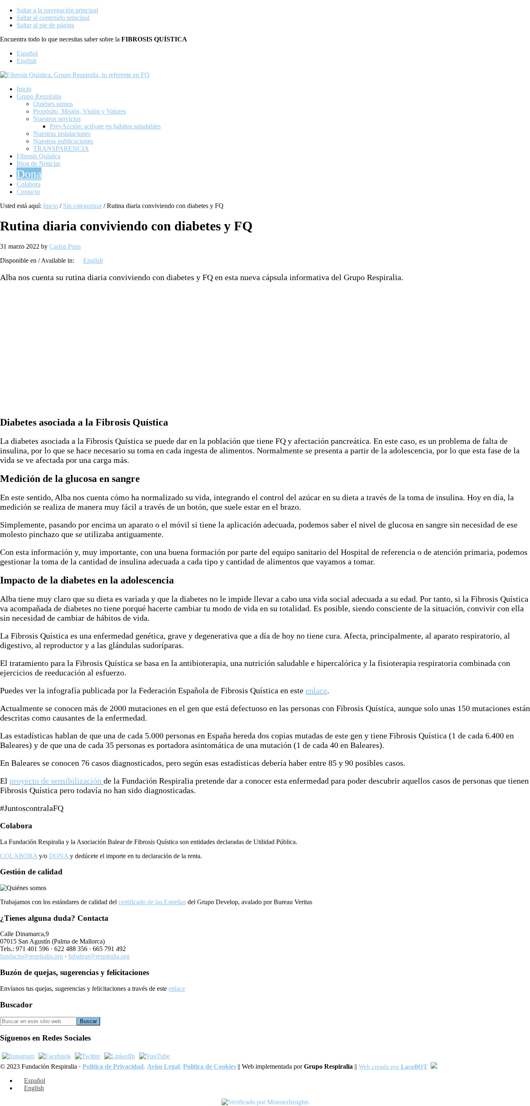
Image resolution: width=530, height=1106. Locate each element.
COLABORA (18, 855)
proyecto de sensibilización (57, 780)
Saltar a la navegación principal (57, 10)
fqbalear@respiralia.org (99, 956)
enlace (316, 690)
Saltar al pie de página (45, 25)
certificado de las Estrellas (152, 901)
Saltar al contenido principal (53, 17)
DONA (59, 855)
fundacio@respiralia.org (31, 956)
